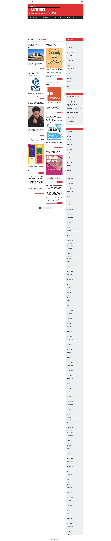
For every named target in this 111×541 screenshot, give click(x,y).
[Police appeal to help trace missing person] (36, 126)
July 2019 (69, 352)
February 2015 (70, 489)
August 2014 (69, 505)
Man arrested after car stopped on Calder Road (35, 73)
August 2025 (69, 162)
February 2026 (70, 147)
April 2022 (69, 266)
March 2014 (69, 518)
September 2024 (70, 191)
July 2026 (69, 134)
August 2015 (69, 474)
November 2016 (70, 435)
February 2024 (70, 209)
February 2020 (70, 334)
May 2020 (69, 326)
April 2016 (69, 453)
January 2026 (69, 149)
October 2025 (69, 157)
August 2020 (69, 318)
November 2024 (70, 186)
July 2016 (69, 445)
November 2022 (70, 248)
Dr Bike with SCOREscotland (72, 112)
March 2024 (69, 206)
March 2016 (69, 456)
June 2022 (69, 261)
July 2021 (69, 289)
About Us (35, 17)
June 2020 (69, 323)
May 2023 (69, 232)
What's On (60, 78)
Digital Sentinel (41, 39)
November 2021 (70, 279)
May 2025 (69, 170)
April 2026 (69, 141)
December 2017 (70, 401)
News (42, 68)
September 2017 (70, 409)
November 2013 (70, 528)
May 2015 (69, 482)
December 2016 (70, 432)
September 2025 (70, 160)
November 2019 (70, 341)
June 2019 (69, 354)
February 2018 (70, 396)
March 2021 (69, 300)
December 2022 (70, 245)
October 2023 (69, 219)
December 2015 (70, 463)
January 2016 (69, 461)
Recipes (68, 65)
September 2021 (70, 284)
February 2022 (70, 271)
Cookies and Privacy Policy (46, 17)
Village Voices (69, 81)
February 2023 (70, 240)
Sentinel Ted (69, 73)
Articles (68, 42)
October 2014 (69, 500)
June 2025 (69, 167)
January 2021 (69, 305)
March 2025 (69, 175)
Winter (68, 86)
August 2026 (69, 131)
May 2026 (69, 139)
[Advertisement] (55, 27)
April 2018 (69, 391)
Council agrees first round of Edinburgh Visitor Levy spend (54, 187)
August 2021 (69, 287)
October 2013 (69, 531)
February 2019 (70, 365)
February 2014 (70, 521)
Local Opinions (70, 60)
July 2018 (69, 383)
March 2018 (69, 393)
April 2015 (69, 484)
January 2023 (69, 243)
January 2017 (69, 430)
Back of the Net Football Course (73, 96)
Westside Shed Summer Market (73, 99)
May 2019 (69, 357)
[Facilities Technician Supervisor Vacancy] (36, 184)
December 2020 (70, 308)
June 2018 (69, 386)
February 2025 (70, 178)
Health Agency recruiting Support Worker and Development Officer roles (54, 119)
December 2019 (70, 339)
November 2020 (70, 310)
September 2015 (70, 471)
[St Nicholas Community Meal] (54, 70)
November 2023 (70, 217)
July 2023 (69, 227)
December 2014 (70, 495)
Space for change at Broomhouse (73, 101)
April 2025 (69, 173)
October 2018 (69, 375)
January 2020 (69, 336)
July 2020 (69, 321)
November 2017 (70, 404)
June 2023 (69, 230)
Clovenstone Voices (70, 44)
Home (30, 17)
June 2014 (69, 510)
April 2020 (69, 328)
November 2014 (70, 497)
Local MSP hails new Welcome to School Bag (35, 45)
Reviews (68, 70)
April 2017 (69, 422)
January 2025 (69, 180)
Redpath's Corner (70, 68)
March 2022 (69, 269)
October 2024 (69, 188)
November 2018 (70, 373)
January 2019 (69, 367)
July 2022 (69, 258)
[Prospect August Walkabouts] (54, 103)
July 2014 (69, 508)
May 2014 (69, 513)
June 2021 (69, 292)
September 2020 (70, 315)
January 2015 (69, 492)
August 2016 (69, 443)
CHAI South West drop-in (71, 117)
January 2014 (69, 523)
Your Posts (59, 182)
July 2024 (69, 196)
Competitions (69, 47)
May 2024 (69, 201)
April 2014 (69, 515)
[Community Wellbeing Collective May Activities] (36, 164)
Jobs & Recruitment (58, 147)
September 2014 (70, 502)
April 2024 (69, 204)
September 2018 (70, 378)
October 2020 (69, 313)
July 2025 (69, 165)
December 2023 (70, 214)
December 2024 (70, 183)
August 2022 (69, 256)
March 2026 (69, 144)
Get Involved (67, 17)
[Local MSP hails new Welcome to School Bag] (36, 60)
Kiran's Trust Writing (71, 57)
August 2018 (69, 380)
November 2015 (70, 466)
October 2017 (69, 406)
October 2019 (69, 344)
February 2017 (70, 427)
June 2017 (69, 417)
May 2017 (69, 419)
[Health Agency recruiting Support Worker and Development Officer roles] (54, 140)
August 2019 (69, 349)
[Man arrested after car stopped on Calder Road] (36, 91)
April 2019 (69, 360)
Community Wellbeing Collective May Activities (36, 141)
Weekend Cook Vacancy (71, 114)
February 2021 (70, 302)
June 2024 (69, 199)
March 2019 (69, 362)
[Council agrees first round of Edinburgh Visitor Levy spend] (54, 195)
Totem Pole (69, 78)
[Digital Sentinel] (44, 14)
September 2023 (70, 222)
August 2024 (69, 193)
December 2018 (70, 370)
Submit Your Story (58, 17)
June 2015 (69, 479)
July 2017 (69, 414)
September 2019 (70, 347)
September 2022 (70, 253)
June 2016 (69, 448)
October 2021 (69, 282)
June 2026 (69, 136)
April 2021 (69, 297)
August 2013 (69, 534)
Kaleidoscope (69, 55)
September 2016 (70, 440)
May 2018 (69, 388)
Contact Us (74, 17)
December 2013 (70, 526)
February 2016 (70, 458)
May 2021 (69, 295)
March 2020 (69, 331)
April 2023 (69, 235)
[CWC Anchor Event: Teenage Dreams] (54, 174)
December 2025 (70, 152)
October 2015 (69, 469)
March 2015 (69, 487)
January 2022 (69, 274)
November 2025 (70, 154)
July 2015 (69, 476)
